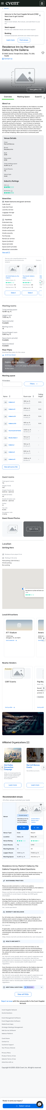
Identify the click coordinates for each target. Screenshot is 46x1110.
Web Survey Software (9, 1030)
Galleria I (11, 445)
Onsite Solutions (7, 1013)
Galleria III (12, 459)
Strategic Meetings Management (12, 1027)
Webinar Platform (7, 1033)
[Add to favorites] (43, 53)
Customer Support (8, 1044)
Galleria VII (12, 416)
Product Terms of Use (9, 1056)
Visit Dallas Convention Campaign (8, 767)
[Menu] (2, 3)
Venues (6, 8)
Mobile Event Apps (7, 1024)
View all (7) (6, 253)
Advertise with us (7, 1062)
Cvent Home (6, 1038)
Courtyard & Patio (15, 430)
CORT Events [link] (10, 682)
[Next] (44, 97)
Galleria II (12, 452)
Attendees (6, 381)
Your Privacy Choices (8, 1048)
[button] (42, 282)
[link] (17, 673)
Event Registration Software (11, 1021)
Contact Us (5, 1041)
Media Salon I (13, 438)
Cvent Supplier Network (9, 1010)
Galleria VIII (12, 423)
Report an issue (7, 1001)
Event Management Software (11, 1018)
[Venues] (42, 3)
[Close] (40, 15)
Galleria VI (12, 409)
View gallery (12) (35, 90)
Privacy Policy (6, 1053)
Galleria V (12, 402)
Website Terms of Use (9, 1059)
